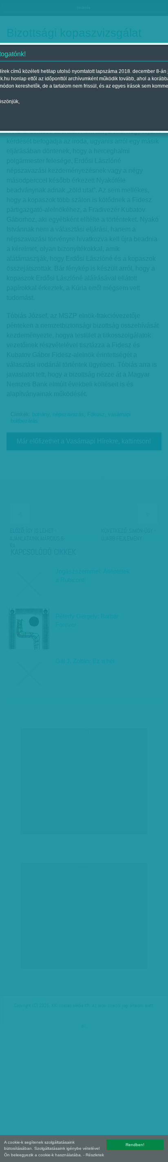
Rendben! (135, 1144)
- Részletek (93, 1155)
